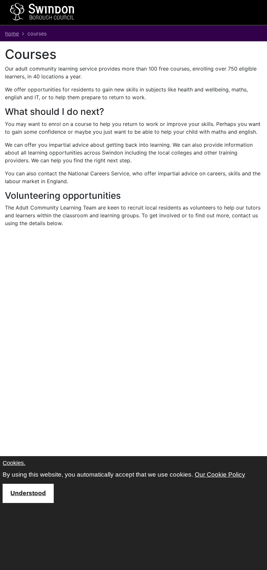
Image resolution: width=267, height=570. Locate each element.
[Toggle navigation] (174, 12)
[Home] (42, 11)
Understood (28, 493)
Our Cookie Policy (220, 474)
